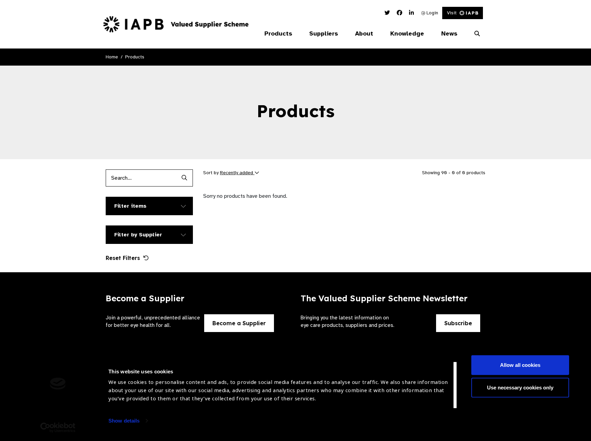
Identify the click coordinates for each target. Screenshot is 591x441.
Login (431, 13)
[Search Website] (477, 34)
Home (112, 57)
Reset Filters (123, 257)
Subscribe (458, 323)
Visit (452, 13)
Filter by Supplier (138, 234)
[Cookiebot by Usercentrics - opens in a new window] (58, 428)
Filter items (130, 206)
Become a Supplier (239, 323)
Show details (124, 421)
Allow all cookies (520, 365)
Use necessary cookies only (520, 387)
